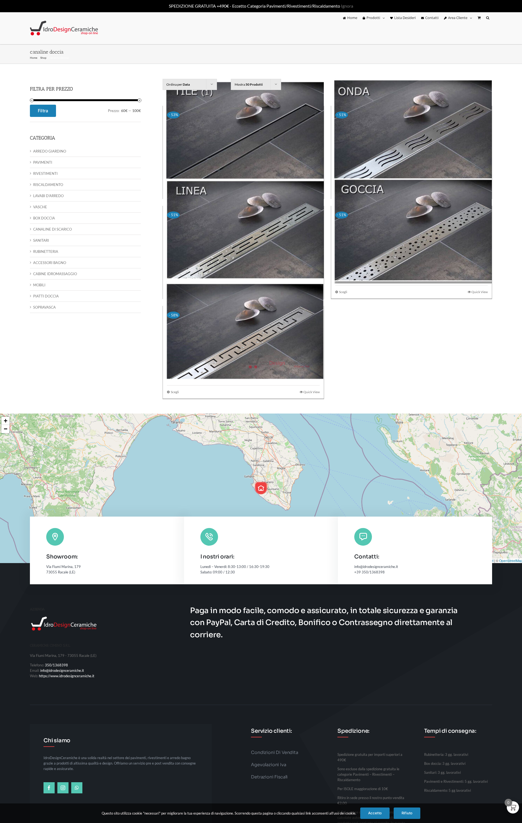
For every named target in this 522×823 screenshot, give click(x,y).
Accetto (375, 813)
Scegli (343, 292)
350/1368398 (56, 665)
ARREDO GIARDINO (49, 151)
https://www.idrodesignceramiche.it (66, 676)
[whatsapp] (76, 787)
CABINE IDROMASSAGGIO (55, 274)
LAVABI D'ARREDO (48, 196)
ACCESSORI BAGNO (49, 262)
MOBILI (39, 285)
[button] (487, 18)
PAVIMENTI (42, 162)
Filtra (43, 110)
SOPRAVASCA (44, 307)
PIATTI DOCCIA (46, 296)
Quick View (479, 292)
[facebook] (49, 787)
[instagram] (63, 787)
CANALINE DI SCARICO (52, 229)
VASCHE (40, 207)
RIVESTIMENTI (45, 173)
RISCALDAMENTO (48, 184)
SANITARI (41, 240)
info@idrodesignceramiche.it (62, 670)
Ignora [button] (347, 5)
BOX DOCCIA (44, 218)
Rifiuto (407, 813)
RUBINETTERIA (45, 251)
